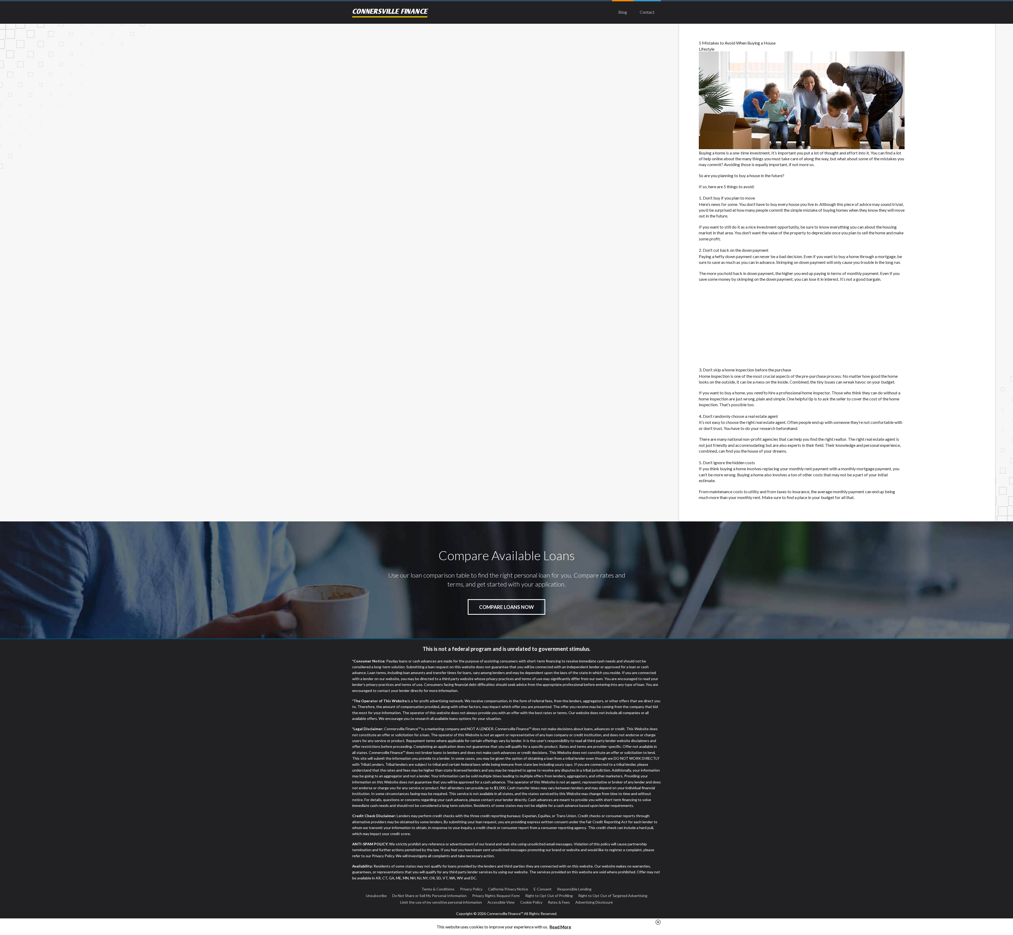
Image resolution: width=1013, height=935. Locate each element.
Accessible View (501, 902)
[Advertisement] (506, 63)
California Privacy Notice (508, 889)
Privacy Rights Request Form (496, 895)
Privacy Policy (471, 889)
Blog (622, 11)
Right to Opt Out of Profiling (549, 895)
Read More (560, 926)
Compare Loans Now (506, 607)
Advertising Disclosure (594, 902)
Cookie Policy (531, 902)
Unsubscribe (376, 895)
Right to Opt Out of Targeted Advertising (612, 895)
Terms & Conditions (438, 889)
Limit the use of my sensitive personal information (441, 902)
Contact (647, 11)
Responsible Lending (574, 889)
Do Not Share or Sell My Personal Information (429, 895)
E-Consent (543, 889)
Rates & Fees (559, 902)
